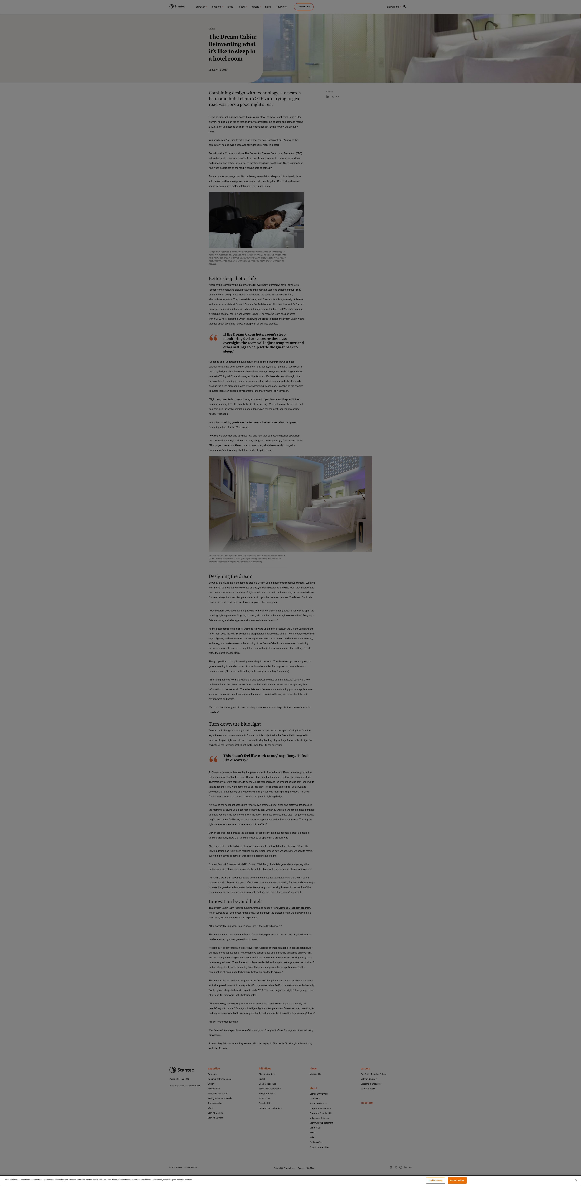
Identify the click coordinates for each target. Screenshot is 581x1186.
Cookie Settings (436, 1180)
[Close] (576, 1180)
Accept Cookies (457, 1180)
